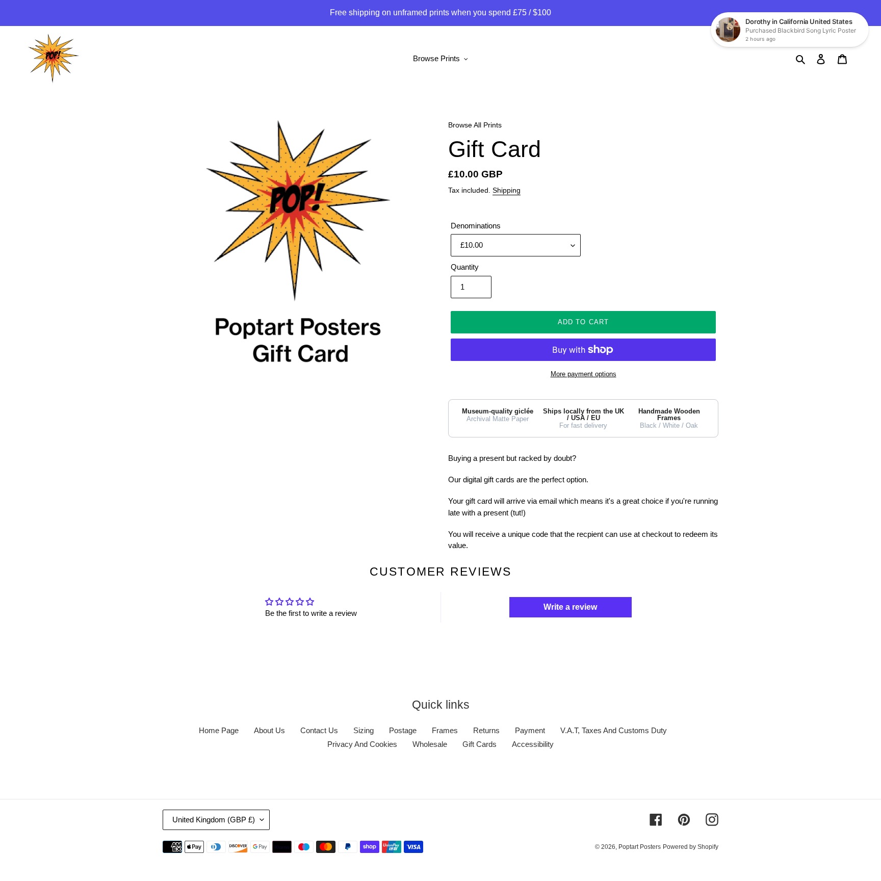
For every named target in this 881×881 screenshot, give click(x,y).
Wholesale (429, 744)
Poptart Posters (639, 846)
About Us (269, 730)
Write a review (570, 607)
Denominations (476, 225)
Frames (445, 730)
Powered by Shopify (690, 846)
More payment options (583, 374)
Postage (403, 730)
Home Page (219, 730)
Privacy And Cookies (362, 744)
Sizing (363, 730)
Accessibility (533, 744)
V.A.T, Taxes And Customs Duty (613, 730)
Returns (486, 730)
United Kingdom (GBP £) (213, 819)
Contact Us (319, 730)
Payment (530, 730)
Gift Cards (479, 744)
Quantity (465, 267)
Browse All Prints (475, 125)
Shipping (507, 190)
